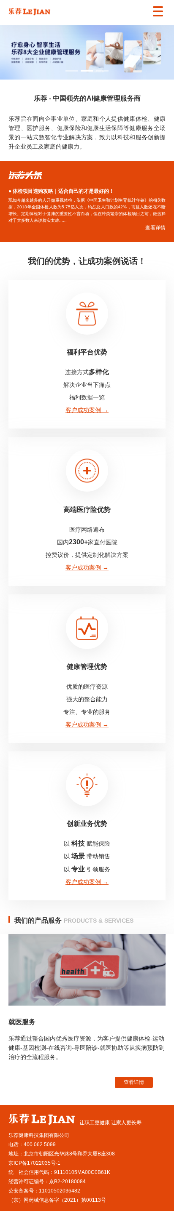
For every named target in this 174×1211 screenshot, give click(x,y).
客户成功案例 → (87, 410)
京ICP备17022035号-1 (34, 1163)
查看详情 (134, 1082)
